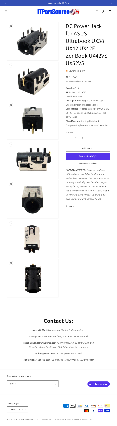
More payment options (88, 163)
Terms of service (73, 419)
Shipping (69, 81)
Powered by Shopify (30, 419)
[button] (6, 12)
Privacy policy (59, 419)
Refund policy (46, 419)
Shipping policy (88, 419)
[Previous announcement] (5, 3)
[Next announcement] (111, 3)
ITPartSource (18, 419)
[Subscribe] (55, 383)
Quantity (69, 132)
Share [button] (71, 206)
